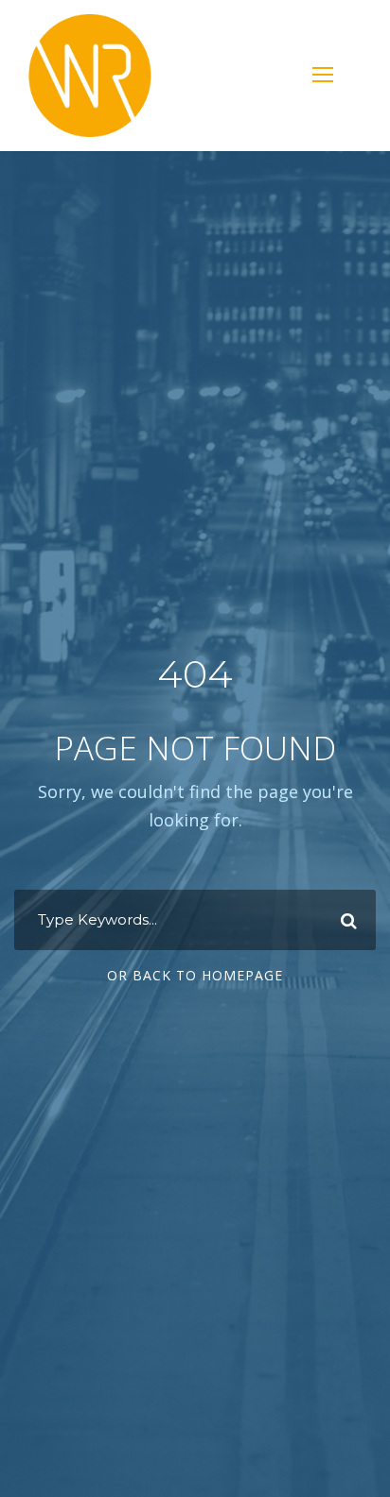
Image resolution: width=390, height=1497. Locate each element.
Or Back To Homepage (195, 975)
